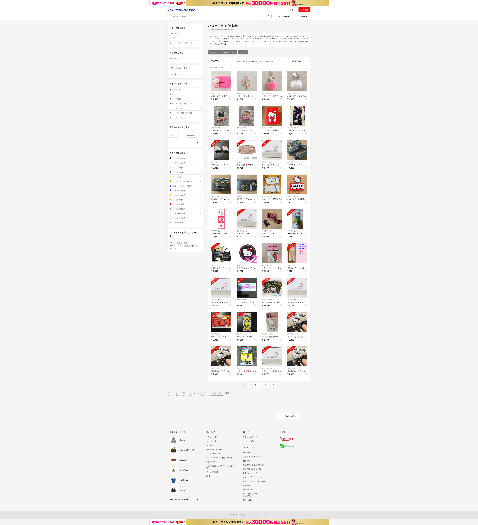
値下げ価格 (174, 58)
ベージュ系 (176, 176)
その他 (239, 162)
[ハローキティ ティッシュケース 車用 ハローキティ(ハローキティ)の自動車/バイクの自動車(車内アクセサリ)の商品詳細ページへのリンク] (221, 253)
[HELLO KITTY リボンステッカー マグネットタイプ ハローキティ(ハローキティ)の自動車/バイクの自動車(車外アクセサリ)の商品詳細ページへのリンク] (247, 322)
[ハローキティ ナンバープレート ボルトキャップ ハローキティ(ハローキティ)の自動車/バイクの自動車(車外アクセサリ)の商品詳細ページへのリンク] (221, 150)
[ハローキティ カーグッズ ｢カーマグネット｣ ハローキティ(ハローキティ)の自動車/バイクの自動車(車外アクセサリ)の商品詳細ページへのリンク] (272, 253)
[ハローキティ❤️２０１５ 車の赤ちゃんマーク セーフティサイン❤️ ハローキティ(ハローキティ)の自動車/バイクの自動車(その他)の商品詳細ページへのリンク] (247, 356)
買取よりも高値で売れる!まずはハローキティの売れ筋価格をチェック (183, 245)
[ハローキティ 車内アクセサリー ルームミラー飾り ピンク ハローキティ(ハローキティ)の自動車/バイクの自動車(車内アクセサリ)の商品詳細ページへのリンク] (272, 81)
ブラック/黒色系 (178, 158)
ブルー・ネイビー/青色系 (182, 186)
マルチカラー (177, 222)
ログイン (292, 9)
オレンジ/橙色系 (178, 209)
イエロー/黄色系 (178, 195)
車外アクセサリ (216, 127)
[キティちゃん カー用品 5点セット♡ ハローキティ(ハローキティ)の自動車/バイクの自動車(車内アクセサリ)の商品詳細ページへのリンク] (272, 288)
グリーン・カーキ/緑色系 (182, 181)
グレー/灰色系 (178, 167)
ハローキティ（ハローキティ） (221, 52)
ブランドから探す (302, 16)
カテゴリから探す (284, 16)
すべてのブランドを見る (179, 499)
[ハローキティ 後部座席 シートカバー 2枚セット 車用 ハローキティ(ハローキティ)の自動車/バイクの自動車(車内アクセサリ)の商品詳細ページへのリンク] (272, 184)
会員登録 (304, 9)
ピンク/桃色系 (178, 199)
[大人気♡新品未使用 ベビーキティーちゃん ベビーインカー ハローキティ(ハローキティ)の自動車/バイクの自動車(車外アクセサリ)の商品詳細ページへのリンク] (272, 322)
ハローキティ (175, 74)
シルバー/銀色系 (178, 213)
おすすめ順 (251, 61)
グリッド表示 (267, 61)
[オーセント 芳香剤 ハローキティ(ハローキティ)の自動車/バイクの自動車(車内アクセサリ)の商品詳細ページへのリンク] (272, 116)
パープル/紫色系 (178, 190)
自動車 (241, 52)
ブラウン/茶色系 (178, 172)
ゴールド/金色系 (178, 218)
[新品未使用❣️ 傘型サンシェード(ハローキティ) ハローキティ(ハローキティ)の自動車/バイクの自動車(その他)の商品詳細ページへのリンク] (247, 150)
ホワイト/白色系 (178, 163)
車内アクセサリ (216, 93)
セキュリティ (291, 265)
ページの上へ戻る (288, 416)
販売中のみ (241, 61)
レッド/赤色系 (178, 204)
